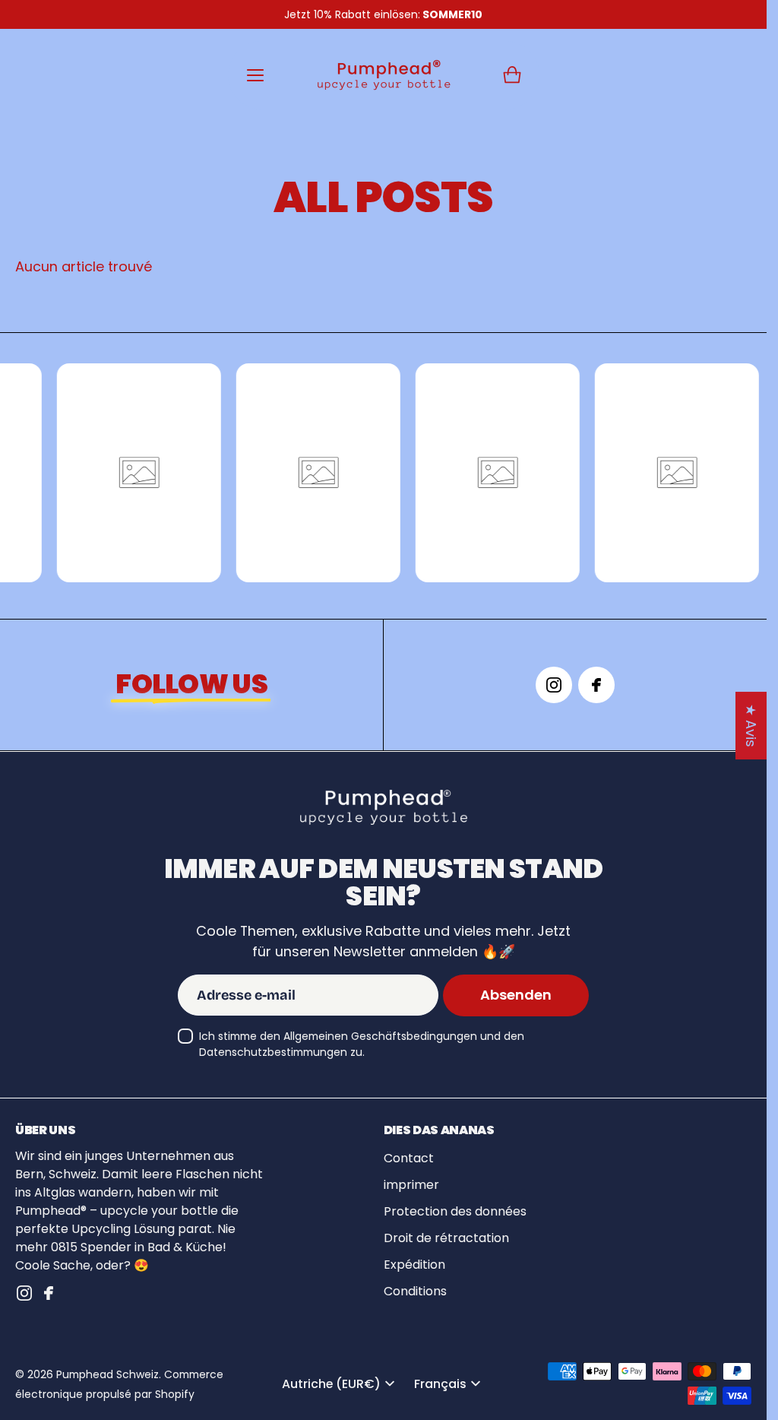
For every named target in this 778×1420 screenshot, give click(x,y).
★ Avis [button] (751, 725)
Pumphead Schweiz (107, 1374)
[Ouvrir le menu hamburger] (255, 75)
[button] (512, 75)
